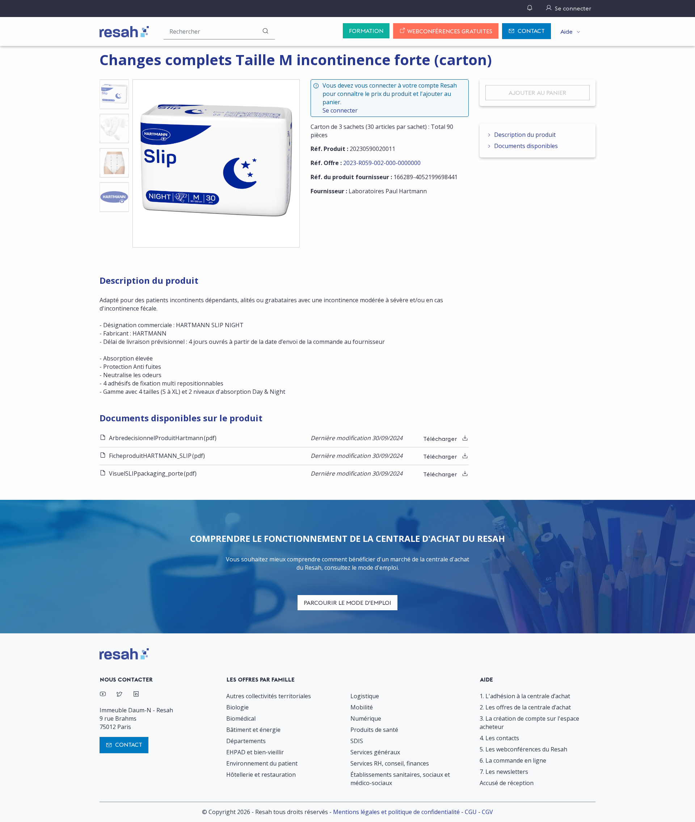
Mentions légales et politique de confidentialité (396, 812)
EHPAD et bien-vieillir (255, 752)
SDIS (356, 741)
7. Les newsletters (504, 772)
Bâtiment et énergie (253, 730)
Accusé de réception (507, 783)
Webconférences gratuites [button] (449, 31)
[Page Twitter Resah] (119, 695)
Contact (531, 30)
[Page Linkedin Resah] (136, 695)
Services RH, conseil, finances (389, 763)
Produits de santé (374, 730)
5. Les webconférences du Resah (523, 749)
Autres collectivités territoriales (268, 696)
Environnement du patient (262, 763)
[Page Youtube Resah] (103, 695)
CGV (487, 812)
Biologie (237, 707)
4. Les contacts (499, 738)
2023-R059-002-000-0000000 (382, 163)
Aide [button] (566, 31)
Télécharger (440, 438)
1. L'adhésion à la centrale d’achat (525, 696)
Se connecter (340, 110)
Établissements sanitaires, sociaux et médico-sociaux (400, 779)
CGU (471, 812)
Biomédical (241, 718)
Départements (246, 741)
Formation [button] (366, 30)
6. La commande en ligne (513, 760)
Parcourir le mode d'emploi (347, 602)
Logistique (364, 696)
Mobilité (361, 707)
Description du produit (525, 135)
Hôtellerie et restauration (261, 775)
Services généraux (375, 752)
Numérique (365, 718)
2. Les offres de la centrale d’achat (525, 707)
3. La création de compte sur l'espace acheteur (529, 722)
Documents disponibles (526, 146)
